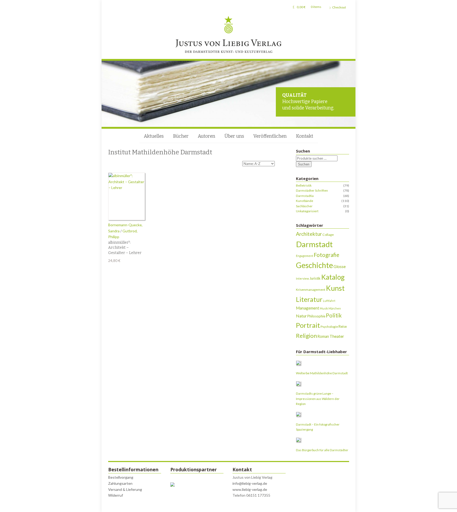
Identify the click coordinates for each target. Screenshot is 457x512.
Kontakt (304, 136)
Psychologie (329, 327)
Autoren (206, 136)
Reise (343, 326)
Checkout (339, 7)
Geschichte (314, 265)
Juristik (315, 278)
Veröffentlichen (270, 136)
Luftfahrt (329, 300)
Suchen (303, 164)
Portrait (308, 325)
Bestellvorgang (120, 477)
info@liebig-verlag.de (249, 483)
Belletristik (304, 185)
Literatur (309, 299)
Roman (323, 336)
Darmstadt (314, 244)
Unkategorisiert (307, 211)
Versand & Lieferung (125, 489)
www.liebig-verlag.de (249, 489)
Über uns (234, 136)
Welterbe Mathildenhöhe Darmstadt (322, 373)
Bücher (181, 136)
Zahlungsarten (120, 483)
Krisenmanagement (310, 290)
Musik (324, 308)
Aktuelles (154, 136)
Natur (301, 315)
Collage (328, 235)
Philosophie (316, 316)
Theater (337, 336)
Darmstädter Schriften (312, 190)
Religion (306, 335)
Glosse (339, 266)
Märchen (334, 308)
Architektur (309, 234)
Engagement (304, 255)
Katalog (333, 277)
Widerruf (115, 495)
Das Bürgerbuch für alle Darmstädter (322, 450)
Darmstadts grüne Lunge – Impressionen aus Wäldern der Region (318, 398)
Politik (334, 315)
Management (307, 308)
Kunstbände (304, 201)
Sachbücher (304, 206)
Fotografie (326, 254)
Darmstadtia (305, 196)
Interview (302, 278)
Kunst (335, 288)
